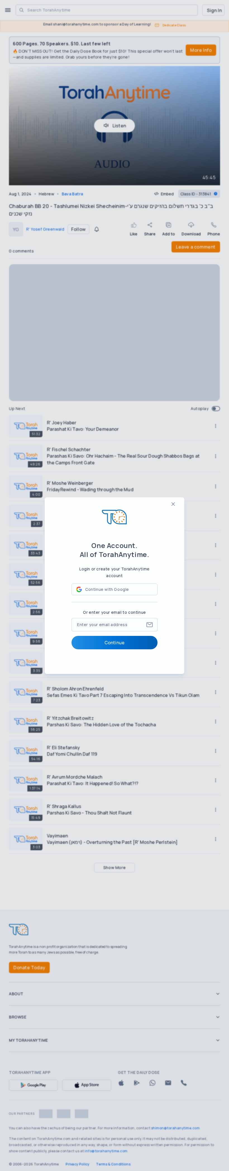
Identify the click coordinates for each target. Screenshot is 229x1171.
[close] (173, 504)
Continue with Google (107, 589)
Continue (114, 643)
